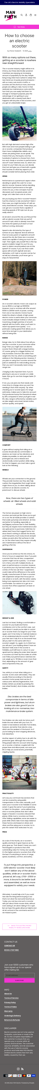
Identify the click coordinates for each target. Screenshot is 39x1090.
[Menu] (35, 15)
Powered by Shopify (27, 1083)
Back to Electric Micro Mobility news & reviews (20, 927)
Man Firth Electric (15, 1083)
